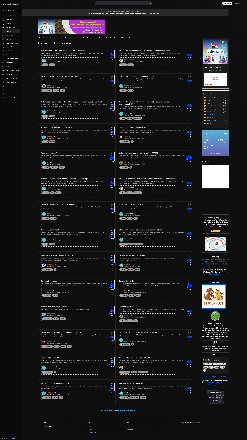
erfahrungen (131, 244)
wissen (223, 367)
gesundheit (138, 118)
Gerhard (126, 264)
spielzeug (54, 167)
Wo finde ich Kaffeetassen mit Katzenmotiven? (59, 76)
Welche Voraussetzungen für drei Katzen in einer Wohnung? (64, 179)
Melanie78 (127, 187)
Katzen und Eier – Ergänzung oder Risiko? (57, 127)
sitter (137, 269)
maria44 (49, 213)
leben (205, 367)
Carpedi (126, 113)
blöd (69, 346)
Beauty (124, 90)
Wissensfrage (50, 264)
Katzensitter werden (49, 281)
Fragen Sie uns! (215, 274)
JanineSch (127, 59)
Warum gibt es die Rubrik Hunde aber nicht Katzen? (61, 332)
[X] (46, 426)
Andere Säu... (48, 346)
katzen (53, 65)
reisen (211, 367)
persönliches (208, 364)
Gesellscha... (125, 141)
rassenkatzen (143, 372)
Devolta (126, 315)
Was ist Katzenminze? (50, 230)
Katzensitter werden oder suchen (132, 255)
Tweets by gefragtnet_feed (215, 377)
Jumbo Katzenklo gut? (50, 358)
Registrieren (238, 3)
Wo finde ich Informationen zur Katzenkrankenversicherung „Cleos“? (145, 51)
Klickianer (126, 85)
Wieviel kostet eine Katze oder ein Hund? (57, 255)
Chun (199, 422)
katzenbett (138, 193)
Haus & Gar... (48, 318)
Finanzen (124, 295)
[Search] (150, 3)
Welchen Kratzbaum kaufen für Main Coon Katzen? (138, 332)
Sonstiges (48, 295)
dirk (48, 162)
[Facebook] (50, 426)
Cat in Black (50, 341)
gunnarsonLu (50, 367)
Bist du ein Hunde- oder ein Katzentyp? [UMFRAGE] (138, 153)
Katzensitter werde (126, 281)
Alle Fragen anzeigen (106, 410)
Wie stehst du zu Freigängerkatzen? (132, 127)
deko (63, 90)
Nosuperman (50, 392)
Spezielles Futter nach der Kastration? (133, 383)
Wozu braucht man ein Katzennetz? (55, 383)
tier (53, 193)
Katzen (124, 65)
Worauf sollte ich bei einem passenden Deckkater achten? (63, 51)
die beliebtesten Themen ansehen (126, 410)
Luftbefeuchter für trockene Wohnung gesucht (137, 76)
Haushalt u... (48, 90)
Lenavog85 (50, 313)
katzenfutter (134, 397)
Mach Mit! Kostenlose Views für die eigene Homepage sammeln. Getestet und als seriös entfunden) (215, 262)
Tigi (125, 162)
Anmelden (227, 3)
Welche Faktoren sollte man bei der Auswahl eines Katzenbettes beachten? (148, 179)
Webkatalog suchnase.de (215, 385)
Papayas (126, 213)
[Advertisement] (214, 201)
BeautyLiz (49, 59)
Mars (125, 136)
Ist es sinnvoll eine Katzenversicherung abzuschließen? (140, 230)
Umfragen (125, 167)
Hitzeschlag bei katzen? (128, 307)
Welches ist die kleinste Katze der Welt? (134, 358)
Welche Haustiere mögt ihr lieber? (54, 307)
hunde (56, 318)
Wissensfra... (48, 269)
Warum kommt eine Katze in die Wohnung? (57, 204)
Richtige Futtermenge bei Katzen (131, 204)
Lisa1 (125, 290)
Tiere (46, 65)
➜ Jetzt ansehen (153, 14)
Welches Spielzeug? (49, 153)
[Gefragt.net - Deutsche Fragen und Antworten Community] (11, 4)
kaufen (217, 367)
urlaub (215, 364)
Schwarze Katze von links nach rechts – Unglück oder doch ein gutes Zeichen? (71, 102)
